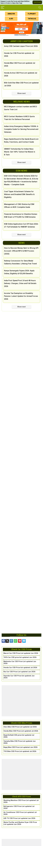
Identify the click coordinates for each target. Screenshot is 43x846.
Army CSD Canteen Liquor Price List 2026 (21, 46)
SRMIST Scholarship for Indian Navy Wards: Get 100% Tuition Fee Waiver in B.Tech (19, 152)
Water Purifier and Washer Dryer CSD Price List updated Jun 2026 (20, 823)
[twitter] (7, 641)
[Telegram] (24, 641)
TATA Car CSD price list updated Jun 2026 (20, 657)
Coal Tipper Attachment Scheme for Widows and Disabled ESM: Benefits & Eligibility (19, 194)
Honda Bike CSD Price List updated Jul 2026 (21, 731)
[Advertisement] (21, 701)
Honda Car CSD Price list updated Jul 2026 (20, 668)
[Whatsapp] (15, 641)
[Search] (39, 8)
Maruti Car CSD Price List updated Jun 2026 (21, 653)
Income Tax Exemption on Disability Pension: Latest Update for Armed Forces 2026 (21, 296)
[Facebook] (3, 641)
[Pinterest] (20, 641)
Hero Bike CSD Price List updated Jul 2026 (20, 727)
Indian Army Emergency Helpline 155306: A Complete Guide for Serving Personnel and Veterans (21, 129)
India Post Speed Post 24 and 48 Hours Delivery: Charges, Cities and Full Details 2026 (20, 283)
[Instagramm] (11, 641)
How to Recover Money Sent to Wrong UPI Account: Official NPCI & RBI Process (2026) (21, 251)
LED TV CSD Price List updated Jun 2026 (19, 818)
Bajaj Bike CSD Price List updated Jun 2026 (20, 747)
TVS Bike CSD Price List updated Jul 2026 (20, 751)
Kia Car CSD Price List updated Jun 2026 (19, 672)
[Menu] (2, 8)
